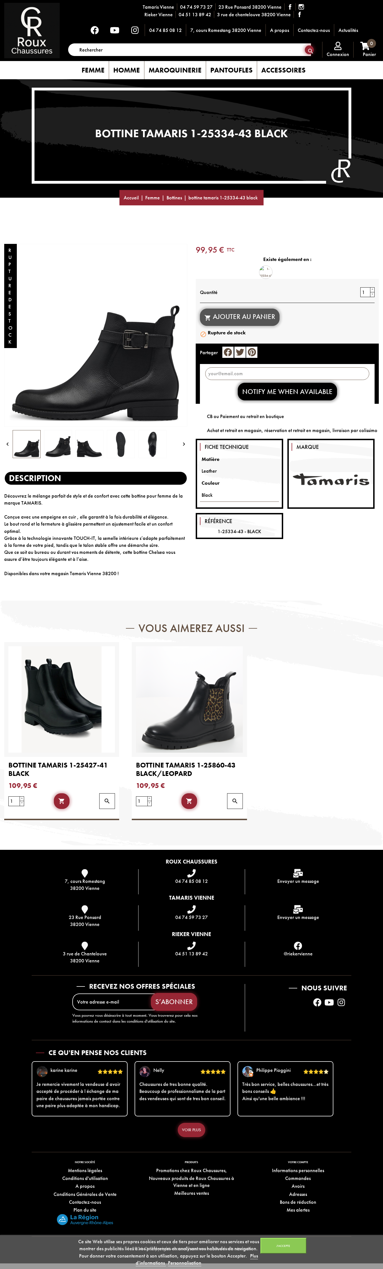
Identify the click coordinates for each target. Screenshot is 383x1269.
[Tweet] (240, 352)
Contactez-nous (314, 30)
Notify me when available (287, 391)
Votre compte (298, 1162)
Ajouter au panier (239, 316)
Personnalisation (184, 1262)
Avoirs (298, 1186)
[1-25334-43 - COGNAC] (266, 272)
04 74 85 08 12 (165, 30)
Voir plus (191, 1130)
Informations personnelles (298, 1170)
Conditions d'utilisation (85, 1178)
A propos (279, 30)
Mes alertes (298, 1210)
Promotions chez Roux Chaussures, (191, 1170)
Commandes (298, 1178)
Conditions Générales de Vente (85, 1194)
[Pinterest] (251, 352)
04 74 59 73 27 (196, 7)
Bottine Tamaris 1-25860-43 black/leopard (186, 769)
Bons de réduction (298, 1202)
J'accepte (283, 1246)
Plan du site (84, 1210)
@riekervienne (298, 953)
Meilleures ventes (191, 1193)
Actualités (348, 30)
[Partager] (228, 352)
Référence (218, 521)
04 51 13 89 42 (195, 14)
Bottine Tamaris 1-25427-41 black (58, 769)
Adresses (298, 1194)
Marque (307, 447)
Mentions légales (85, 1170)
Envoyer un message (298, 881)
